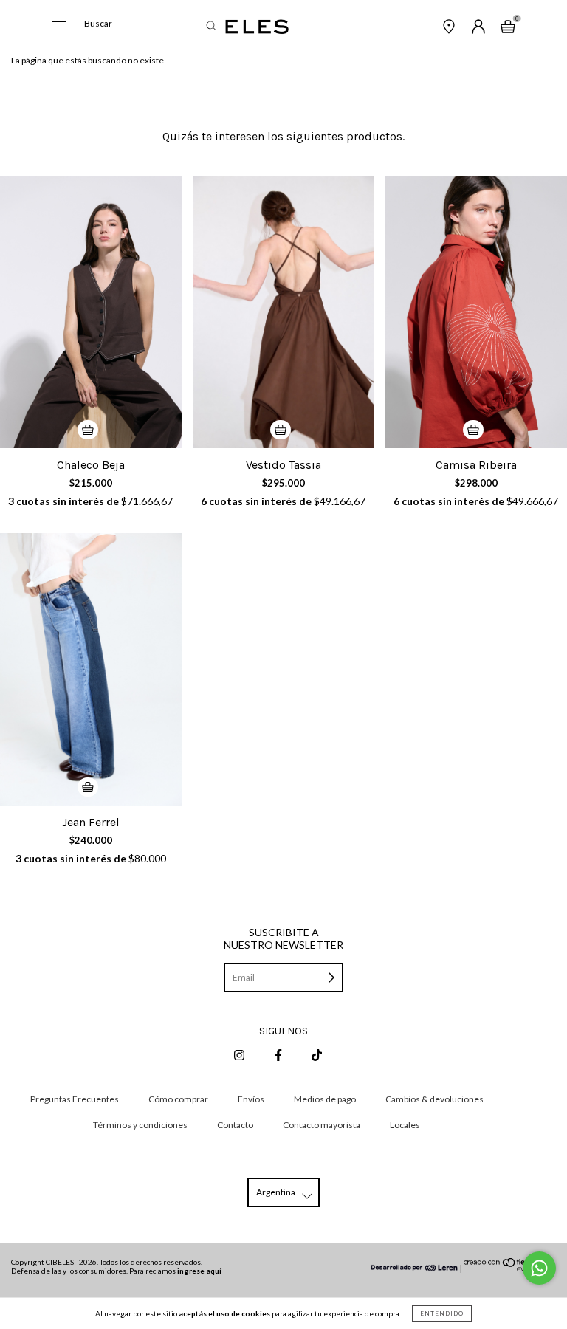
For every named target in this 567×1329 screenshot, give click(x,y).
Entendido (442, 1313)
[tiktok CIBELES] (316, 1054)
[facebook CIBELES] (279, 1054)
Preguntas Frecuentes (74, 1099)
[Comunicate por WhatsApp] (539, 1268)
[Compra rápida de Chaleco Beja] (88, 429)
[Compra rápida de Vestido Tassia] (280, 429)
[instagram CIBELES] (240, 1054)
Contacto (235, 1124)
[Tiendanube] (510, 1268)
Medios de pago (325, 1099)
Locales (405, 1124)
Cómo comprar (178, 1099)
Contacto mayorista (321, 1124)
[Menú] (59, 28)
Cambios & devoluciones (434, 1099)
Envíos (251, 1099)
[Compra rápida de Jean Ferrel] (88, 787)
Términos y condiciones (140, 1124)
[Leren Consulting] (415, 1268)
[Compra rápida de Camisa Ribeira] (473, 429)
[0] (508, 28)
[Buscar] (211, 25)
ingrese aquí (199, 1270)
